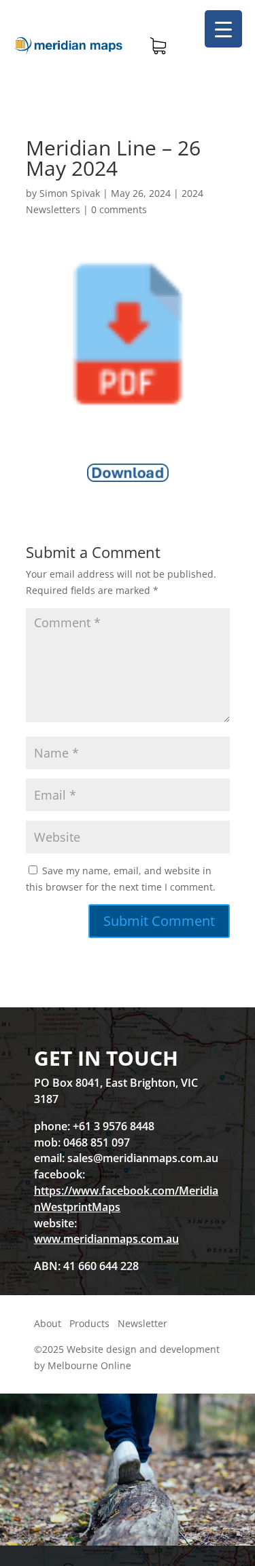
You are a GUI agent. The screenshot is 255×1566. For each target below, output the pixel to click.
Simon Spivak (69, 193)
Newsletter (142, 1323)
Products (89, 1323)
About (47, 1323)
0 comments (119, 209)
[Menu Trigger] (223, 29)
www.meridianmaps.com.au (106, 1238)
